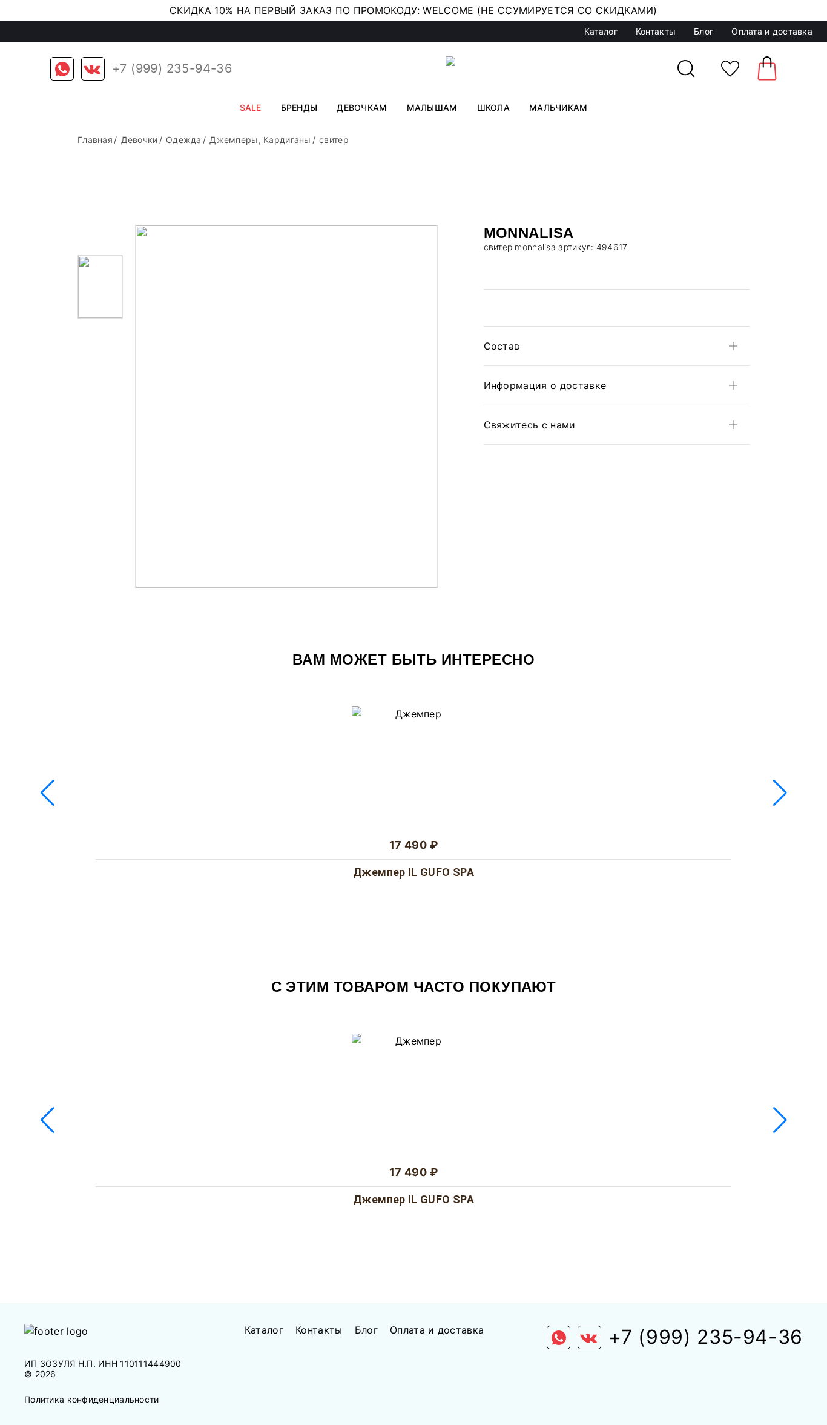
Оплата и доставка (771, 31)
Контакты (656, 31)
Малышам (432, 107)
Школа (493, 107)
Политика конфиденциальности (91, 1399)
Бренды (299, 107)
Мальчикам (558, 107)
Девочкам (362, 107)
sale (251, 107)
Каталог (601, 31)
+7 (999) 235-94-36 (172, 68)
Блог (703, 31)
